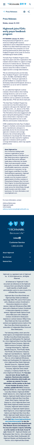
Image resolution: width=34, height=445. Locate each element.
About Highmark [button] (8, 253)
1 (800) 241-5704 (17, 246)
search (30, 4)
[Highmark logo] (17, 4)
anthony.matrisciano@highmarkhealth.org (15, 209)
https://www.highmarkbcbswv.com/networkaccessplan (18, 420)
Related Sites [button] (7, 261)
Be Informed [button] (7, 257)
